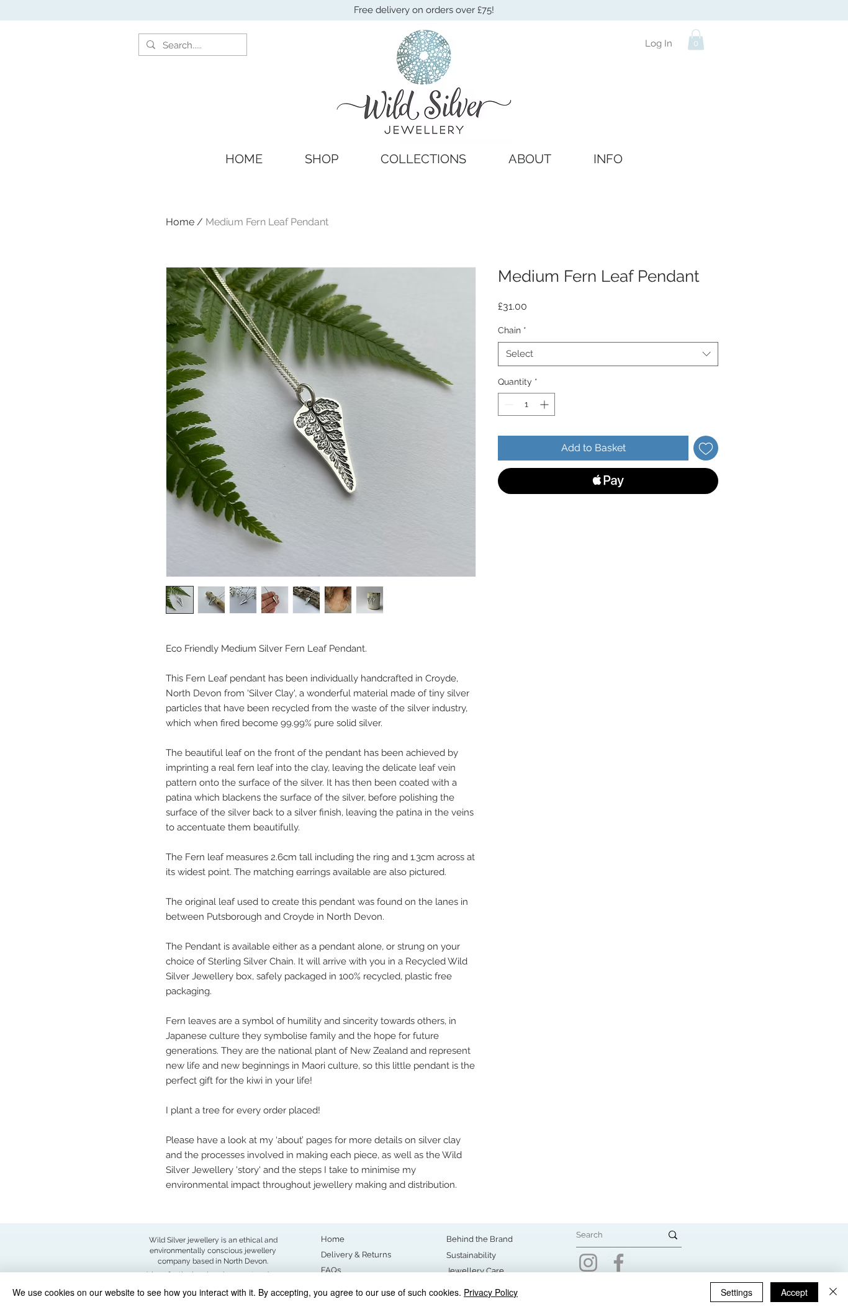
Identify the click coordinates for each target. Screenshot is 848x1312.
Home (180, 222)
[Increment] (545, 404)
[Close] (833, 1292)
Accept (794, 1292)
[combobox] (608, 354)
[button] (696, 39)
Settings (736, 1292)
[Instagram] (588, 1263)
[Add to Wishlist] (705, 448)
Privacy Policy (491, 1292)
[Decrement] (507, 404)
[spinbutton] (526, 404)
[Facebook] (619, 1263)
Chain (512, 330)
